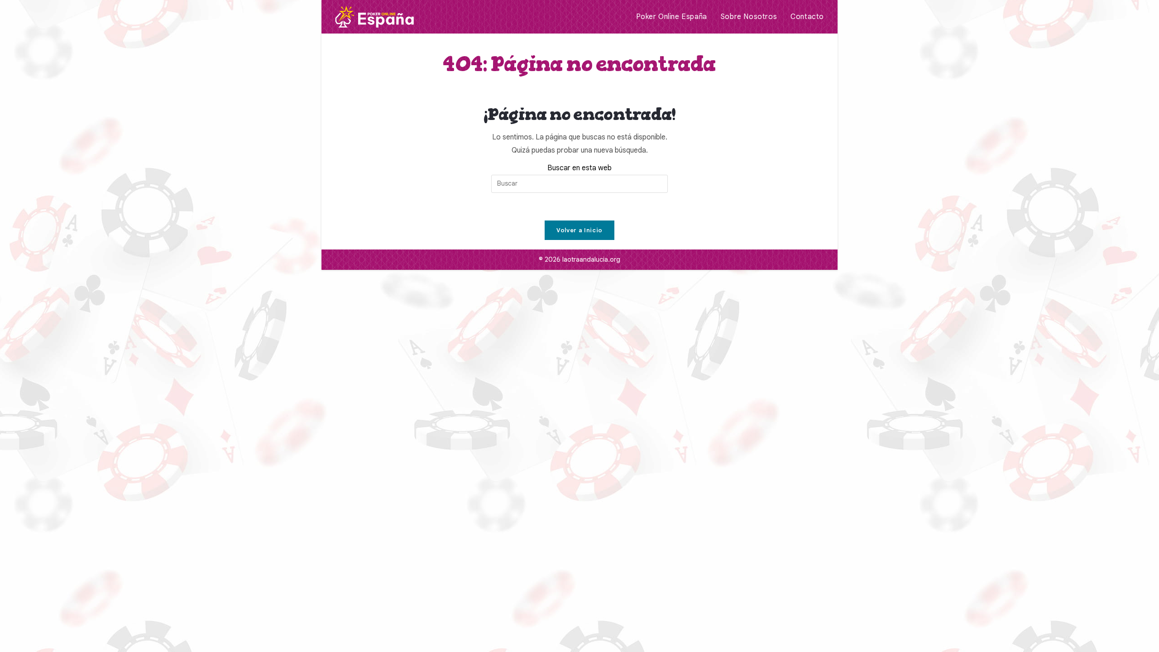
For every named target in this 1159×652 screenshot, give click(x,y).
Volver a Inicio (579, 230)
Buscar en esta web (579, 168)
